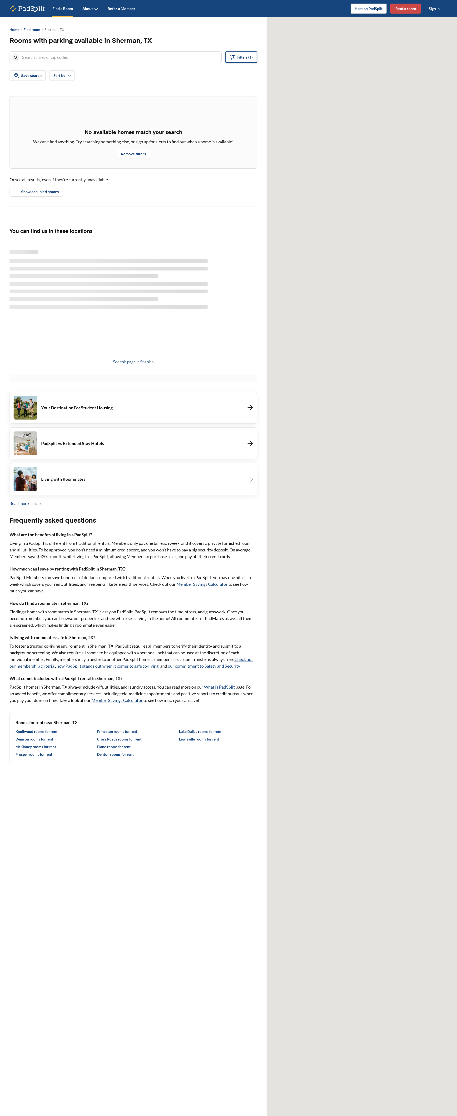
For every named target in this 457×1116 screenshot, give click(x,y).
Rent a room (405, 8)
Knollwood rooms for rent (36, 731)
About (87, 8)
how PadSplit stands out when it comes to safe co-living (108, 666)
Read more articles (26, 503)
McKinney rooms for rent (35, 747)
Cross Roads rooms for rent (119, 739)
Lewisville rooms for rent (199, 739)
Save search (31, 75)
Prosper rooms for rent (33, 754)
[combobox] (120, 57)
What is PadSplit (219, 687)
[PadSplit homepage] (27, 9)
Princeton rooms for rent (117, 731)
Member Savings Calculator (202, 584)
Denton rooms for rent (115, 754)
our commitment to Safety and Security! (205, 666)
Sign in (434, 8)
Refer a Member (121, 8)
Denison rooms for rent (34, 739)
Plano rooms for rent (114, 747)
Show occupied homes (40, 191)
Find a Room (62, 8)
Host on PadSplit (368, 8)
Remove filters (133, 153)
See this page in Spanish (133, 361)
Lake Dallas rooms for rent (200, 731)
